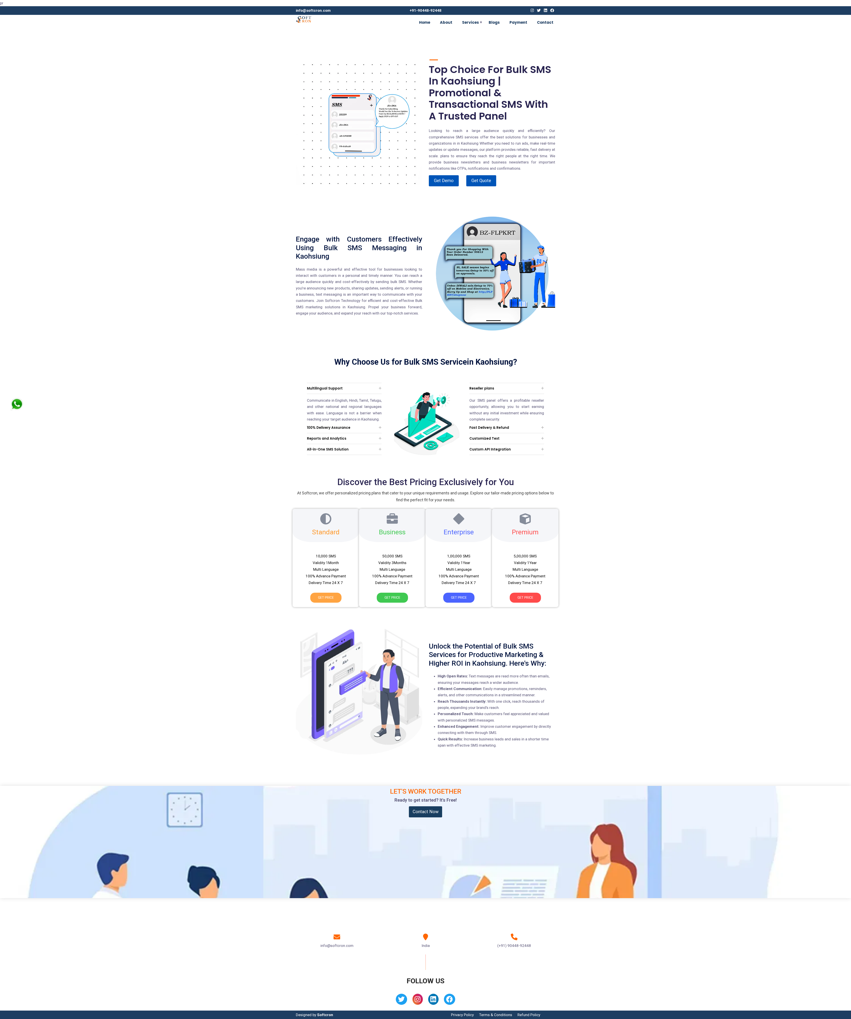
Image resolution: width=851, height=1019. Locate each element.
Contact (545, 22)
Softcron (325, 1015)
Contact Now (426, 811)
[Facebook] (552, 10)
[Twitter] (539, 10)
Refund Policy (528, 1015)
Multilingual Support (325, 388)
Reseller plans (481, 388)
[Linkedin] (545, 10)
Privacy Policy (462, 1015)
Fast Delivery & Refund (489, 427)
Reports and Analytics (326, 438)
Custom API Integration (490, 449)
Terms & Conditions (495, 1015)
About (446, 22)
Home (424, 22)
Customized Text (484, 438)
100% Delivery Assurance (328, 427)
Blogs (494, 22)
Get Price (326, 598)
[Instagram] (532, 10)
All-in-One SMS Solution (328, 449)
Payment (518, 22)
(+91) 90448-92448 (514, 945)
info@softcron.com (313, 10)
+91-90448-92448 (425, 10)
